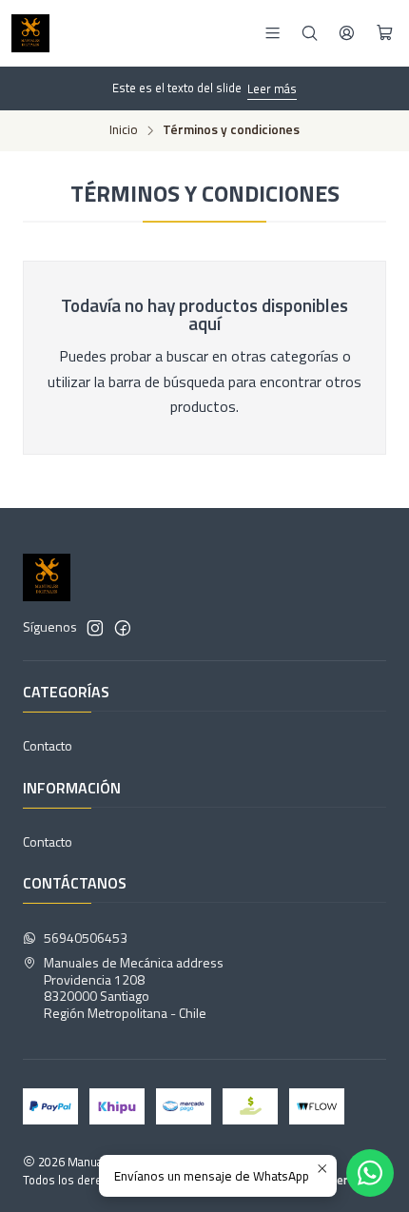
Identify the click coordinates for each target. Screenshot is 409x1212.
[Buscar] (309, 33)
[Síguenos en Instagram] (95, 627)
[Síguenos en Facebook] (122, 627)
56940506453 (85, 938)
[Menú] (272, 33)
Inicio (123, 130)
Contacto (47, 745)
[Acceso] (347, 33)
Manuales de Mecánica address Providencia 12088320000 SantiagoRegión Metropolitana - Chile (134, 987)
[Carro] (385, 33)
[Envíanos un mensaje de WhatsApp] (370, 1173)
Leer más (272, 88)
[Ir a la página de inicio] (30, 33)
